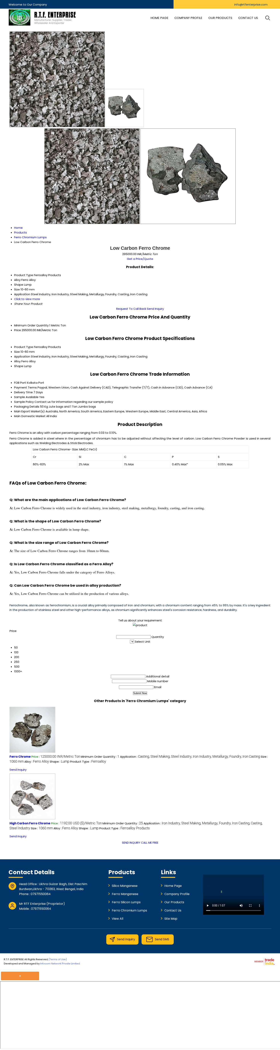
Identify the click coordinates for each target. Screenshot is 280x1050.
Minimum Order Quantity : (100, 757)
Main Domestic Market (30, 416)
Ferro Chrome (20, 757)
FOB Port (20, 383)
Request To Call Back (131, 309)
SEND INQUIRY (131, 843)
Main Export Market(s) (29, 411)
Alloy (17, 361)
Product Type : (88, 762)
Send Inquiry (155, 309)
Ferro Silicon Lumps (126, 902)
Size (17, 352)
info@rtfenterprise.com (251, 4)
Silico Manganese (125, 886)
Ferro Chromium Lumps (129, 910)
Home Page (159, 18)
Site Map (170, 918)
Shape (18, 366)
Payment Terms (25, 387)
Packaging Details (26, 407)
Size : (42, 828)
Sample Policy (24, 402)
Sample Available (26, 397)
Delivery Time (23, 392)
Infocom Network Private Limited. (60, 963)
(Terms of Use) (57, 959)
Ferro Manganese (125, 894)
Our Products (220, 18)
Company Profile (188, 18)
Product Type (23, 347)
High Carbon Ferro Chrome (30, 823)
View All (117, 918)
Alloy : (36, 762)
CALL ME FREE (149, 843)
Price (17, 330)
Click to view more (27, 299)
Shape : (59, 762)
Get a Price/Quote (140, 259)
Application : (190, 757)
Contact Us (248, 18)
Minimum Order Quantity (31, 325)
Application (22, 356)
